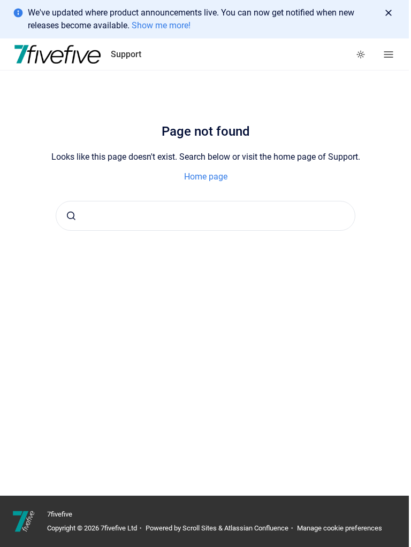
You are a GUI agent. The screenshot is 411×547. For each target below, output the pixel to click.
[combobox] (205, 215)
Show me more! (161, 25)
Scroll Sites (199, 528)
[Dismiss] (388, 12)
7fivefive (59, 514)
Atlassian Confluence (256, 528)
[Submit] (71, 215)
